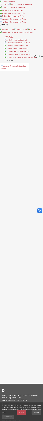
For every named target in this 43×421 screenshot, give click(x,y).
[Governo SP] (7, 1)
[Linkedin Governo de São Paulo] (17, 43)
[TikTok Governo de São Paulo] (17, 46)
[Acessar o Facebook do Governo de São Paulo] (21, 57)
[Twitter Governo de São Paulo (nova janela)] (12, 16)
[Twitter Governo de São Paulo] (16, 48)
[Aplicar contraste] (32, 29)
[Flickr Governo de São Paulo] (16, 40)
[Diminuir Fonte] (20, 29)
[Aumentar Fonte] (7, 29)
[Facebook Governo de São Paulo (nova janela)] (13, 22)
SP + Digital (4, 4)
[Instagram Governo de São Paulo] (13, 19)
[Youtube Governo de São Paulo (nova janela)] (12, 13)
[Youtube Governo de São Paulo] (17, 51)
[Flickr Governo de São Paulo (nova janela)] (20, 4)
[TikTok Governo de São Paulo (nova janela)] (12, 10)
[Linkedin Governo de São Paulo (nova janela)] (12, 7)
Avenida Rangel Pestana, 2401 (11, 398)
